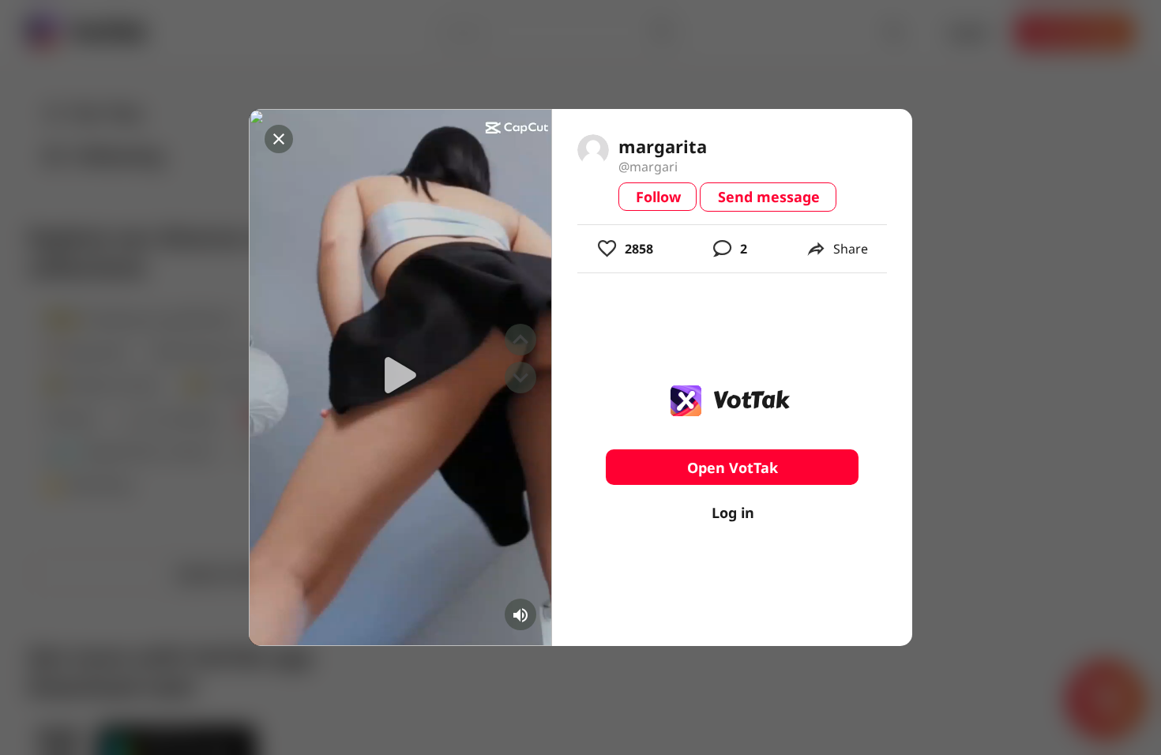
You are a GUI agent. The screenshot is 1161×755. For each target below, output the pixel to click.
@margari (648, 166)
